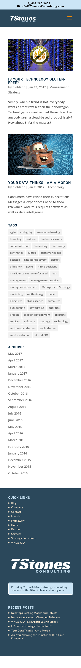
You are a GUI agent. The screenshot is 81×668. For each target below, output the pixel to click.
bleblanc (19, 87)
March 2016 (16, 440)
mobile (52, 294)
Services (16, 534)
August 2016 (17, 407)
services (15, 321)
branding (15, 239)
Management (59, 87)
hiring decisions (47, 266)
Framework (18, 520)
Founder (16, 516)
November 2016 (19, 387)
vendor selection (20, 335)
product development (37, 315)
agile (13, 232)
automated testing (48, 232)
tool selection (48, 328)
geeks (29, 266)
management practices (45, 280)
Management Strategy (56, 287)
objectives (16, 301)
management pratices (23, 287)
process (14, 315)
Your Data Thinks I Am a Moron (39, 183)
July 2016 (14, 413)
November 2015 (19, 466)
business (31, 239)
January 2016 (17, 453)
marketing (16, 294)
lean (54, 273)
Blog (14, 503)
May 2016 (15, 427)
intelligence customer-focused (29, 273)
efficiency (16, 266)
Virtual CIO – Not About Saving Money (34, 622)
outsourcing (17, 308)
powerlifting (36, 308)
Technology (56, 187)
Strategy (14, 92)
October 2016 (18, 393)
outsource (54, 301)
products (60, 315)
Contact (16, 512)
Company (17, 507)
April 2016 (15, 433)
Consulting (40, 246)
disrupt (55, 259)
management (18, 280)
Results (16, 529)
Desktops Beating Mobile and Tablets (34, 613)
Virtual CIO (18, 543)
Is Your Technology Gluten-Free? (36, 81)
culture (32, 253)
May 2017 (15, 353)
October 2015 (18, 473)
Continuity (58, 246)
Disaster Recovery (35, 259)
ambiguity (26, 232)
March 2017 (16, 367)
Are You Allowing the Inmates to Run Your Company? (37, 636)
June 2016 (15, 420)
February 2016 (18, 447)
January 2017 (17, 373)
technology (61, 321)
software (29, 321)
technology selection (23, 328)
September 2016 (20, 400)
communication (19, 246)
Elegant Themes (33, 661)
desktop (15, 259)
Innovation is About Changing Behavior (35, 617)
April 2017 (15, 360)
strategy (45, 321)
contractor (16, 253)
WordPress (63, 661)
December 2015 (19, 460)
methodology (35, 294)
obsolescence (35, 301)
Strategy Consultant (24, 538)
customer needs (51, 253)
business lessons (51, 239)
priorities (54, 308)
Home (15, 525)
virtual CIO (41, 335)
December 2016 (19, 380)
